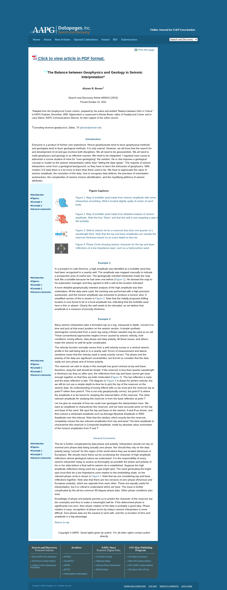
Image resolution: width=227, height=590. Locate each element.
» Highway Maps (102, 561)
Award (105, 39)
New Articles (62, 39)
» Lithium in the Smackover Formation (43, 566)
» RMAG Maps (101, 569)
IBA (115, 39)
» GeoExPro (68, 561)
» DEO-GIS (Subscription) (138, 561)
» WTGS (66, 569)
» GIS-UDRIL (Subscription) (139, 565)
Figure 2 (100, 298)
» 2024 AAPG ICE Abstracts (43, 557)
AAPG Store (108, 547)
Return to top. (62, 522)
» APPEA (66, 557)
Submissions (129, 39)
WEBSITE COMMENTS (169, 586)
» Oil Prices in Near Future (43, 561)
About (47, 39)
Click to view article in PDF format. (71, 58)
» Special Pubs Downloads (107, 565)
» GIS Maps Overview (136, 557)
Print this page (146, 49)
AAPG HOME (186, 586)
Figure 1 (119, 279)
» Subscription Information (74, 574)
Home (36, 39)
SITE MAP (152, 586)
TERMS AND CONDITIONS (135, 586)
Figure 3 (116, 377)
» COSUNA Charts (103, 557)
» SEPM (66, 565)
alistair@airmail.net (91, 127)
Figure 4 (96, 476)
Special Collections (86, 39)
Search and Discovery (44, 547)
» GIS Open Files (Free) (137, 569)
